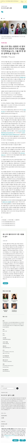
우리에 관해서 (4, 415)
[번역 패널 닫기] (25, 2)
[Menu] (25, 6)
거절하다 (22, 440)
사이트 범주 (4, 388)
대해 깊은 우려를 (7, 202)
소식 (4, 18)
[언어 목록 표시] (22, 1)
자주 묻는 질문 (4, 423)
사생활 (2, 417)
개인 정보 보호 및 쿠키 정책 (9, 435)
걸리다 (15, 440)
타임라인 (5, 283)
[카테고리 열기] (17, 388)
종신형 (2, 426)
